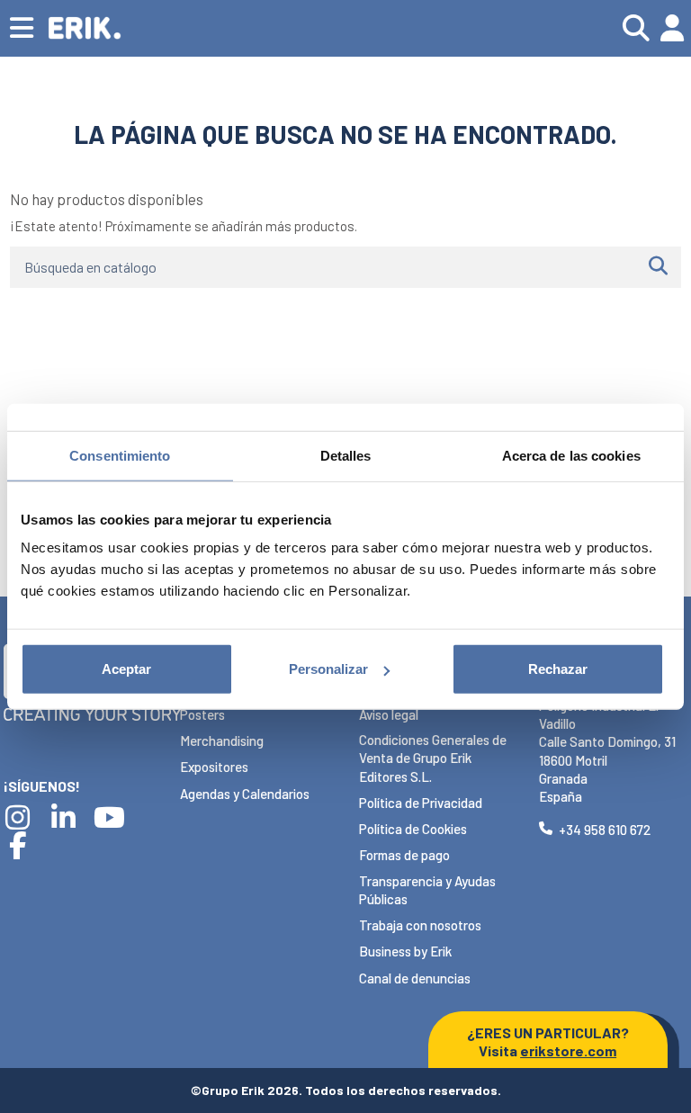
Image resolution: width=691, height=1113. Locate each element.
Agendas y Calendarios (245, 793)
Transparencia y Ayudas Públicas (427, 890)
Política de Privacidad (420, 802)
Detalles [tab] (346, 454)
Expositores (214, 766)
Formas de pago (404, 855)
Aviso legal (388, 714)
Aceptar (126, 669)
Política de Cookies (413, 829)
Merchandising (222, 740)
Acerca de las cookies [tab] (571, 454)
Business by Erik (405, 951)
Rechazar (558, 669)
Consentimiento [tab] (119, 454)
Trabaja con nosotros (420, 925)
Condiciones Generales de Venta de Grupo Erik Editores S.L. (433, 758)
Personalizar (328, 669)
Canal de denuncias (415, 978)
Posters (202, 714)
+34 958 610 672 (605, 829)
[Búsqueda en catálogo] (658, 267)
